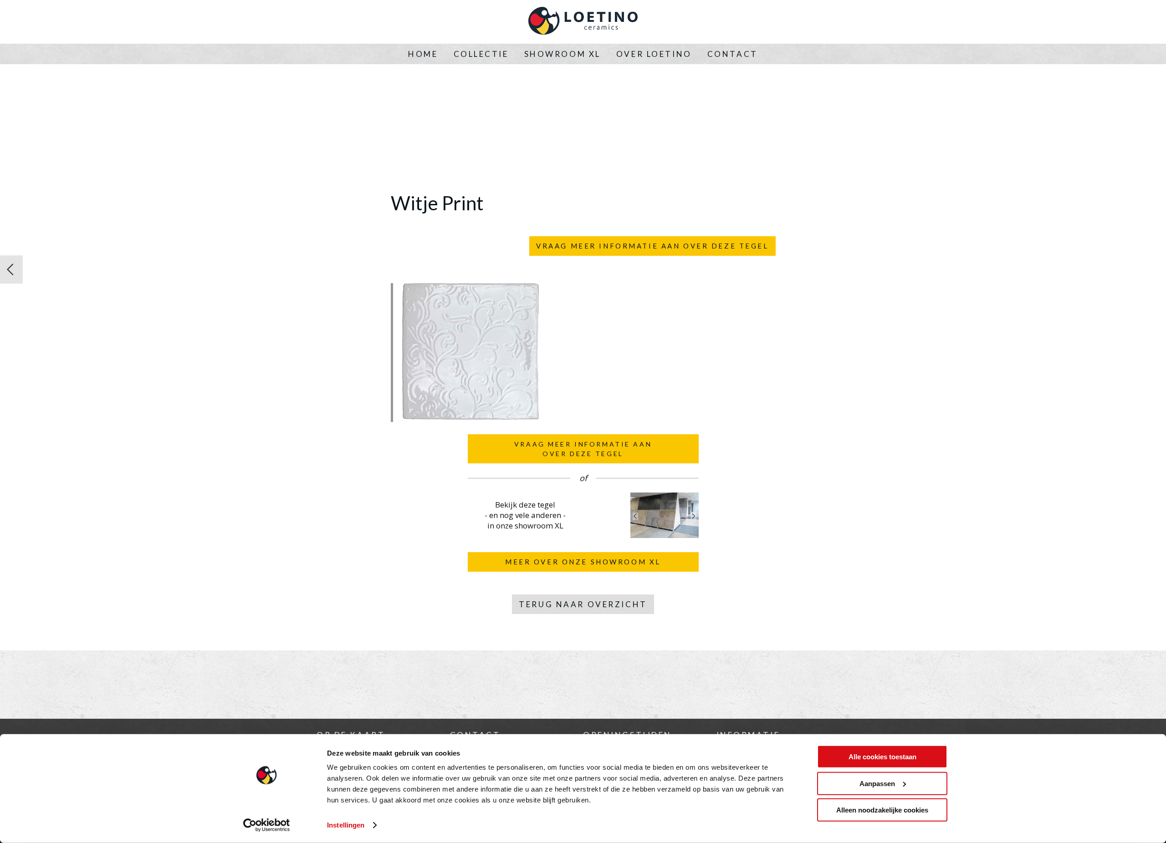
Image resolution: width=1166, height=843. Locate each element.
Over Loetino (654, 54)
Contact (732, 54)
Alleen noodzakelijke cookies (882, 810)
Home (423, 54)
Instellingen (345, 825)
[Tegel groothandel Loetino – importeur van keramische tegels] (583, 22)
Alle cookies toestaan (882, 757)
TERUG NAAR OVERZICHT (583, 604)
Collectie (481, 54)
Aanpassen (877, 783)
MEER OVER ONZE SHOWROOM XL (583, 562)
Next (693, 516)
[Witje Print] (470, 417)
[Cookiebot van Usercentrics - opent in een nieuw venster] (267, 825)
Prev (635, 516)
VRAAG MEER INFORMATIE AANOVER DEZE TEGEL (583, 448)
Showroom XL (562, 54)
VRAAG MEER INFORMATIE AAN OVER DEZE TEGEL (652, 246)
